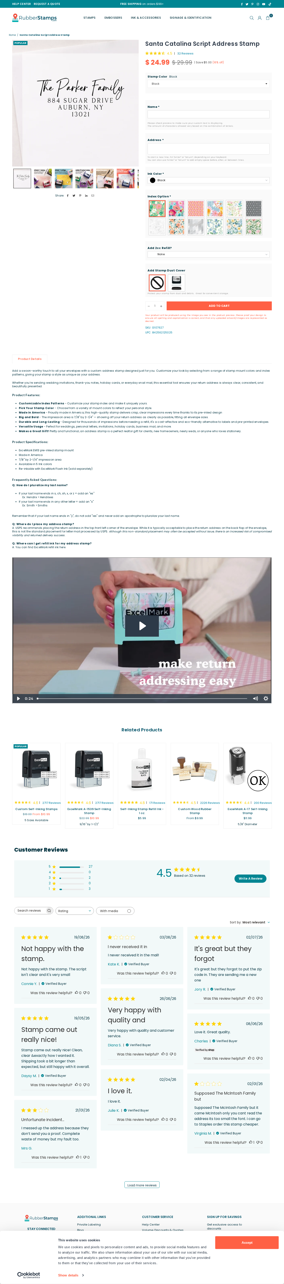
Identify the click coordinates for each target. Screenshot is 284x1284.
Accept (247, 1242)
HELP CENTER (21, 4)
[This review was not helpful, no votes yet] (84, 993)
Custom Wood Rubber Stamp (194, 811)
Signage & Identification (191, 18)
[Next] (132, 103)
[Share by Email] (93, 196)
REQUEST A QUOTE (47, 4)
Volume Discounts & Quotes (162, 1230)
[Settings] (260, 18)
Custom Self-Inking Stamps (36, 809)
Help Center (151, 1224)
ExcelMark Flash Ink (54, 469)
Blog (80, 1230)
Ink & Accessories (146, 18)
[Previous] (18, 103)
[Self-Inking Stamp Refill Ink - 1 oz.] (142, 769)
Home (12, 35)
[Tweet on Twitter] (74, 196)
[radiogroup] (209, 218)
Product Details (29, 359)
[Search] (252, 18)
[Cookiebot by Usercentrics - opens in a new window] (28, 1275)
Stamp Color (162, 76)
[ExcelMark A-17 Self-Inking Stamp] (248, 769)
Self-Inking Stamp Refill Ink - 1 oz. (142, 811)
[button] (209, 107)
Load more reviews (142, 1185)
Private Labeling (89, 1224)
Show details (68, 1275)
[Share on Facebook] (67, 196)
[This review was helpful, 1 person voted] (250, 1142)
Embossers (113, 18)
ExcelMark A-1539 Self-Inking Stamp (89, 811)
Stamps (89, 18)
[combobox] (74, 911)
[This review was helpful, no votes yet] (76, 993)
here (62, 547)
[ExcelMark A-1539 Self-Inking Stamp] (89, 769)
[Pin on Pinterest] (80, 196)
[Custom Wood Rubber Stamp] (195, 769)
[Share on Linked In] (86, 196)
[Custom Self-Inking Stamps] (36, 769)
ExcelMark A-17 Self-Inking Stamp (247, 811)
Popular (20, 43)
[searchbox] (29, 910)
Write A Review (250, 878)
